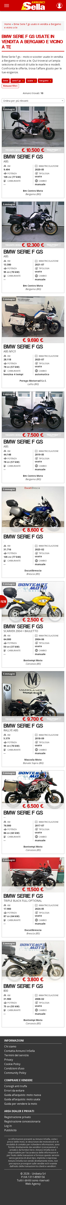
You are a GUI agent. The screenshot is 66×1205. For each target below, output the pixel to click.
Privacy (8, 1059)
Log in (8, 1126)
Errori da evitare (14, 1090)
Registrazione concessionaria (22, 1121)
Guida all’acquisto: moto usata (22, 1099)
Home (7, 24)
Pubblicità (10, 1130)
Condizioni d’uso (14, 1068)
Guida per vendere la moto (20, 1104)
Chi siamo (10, 1046)
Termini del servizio (16, 1055)
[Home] (33, 5)
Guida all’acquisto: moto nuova (22, 1095)
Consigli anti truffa (15, 1086)
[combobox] (33, 100)
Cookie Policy (12, 1064)
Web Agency (33, 1184)
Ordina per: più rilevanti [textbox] (15, 100)
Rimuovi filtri (10, 85)
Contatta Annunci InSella (19, 1051)
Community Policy (15, 1073)
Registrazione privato (17, 1117)
